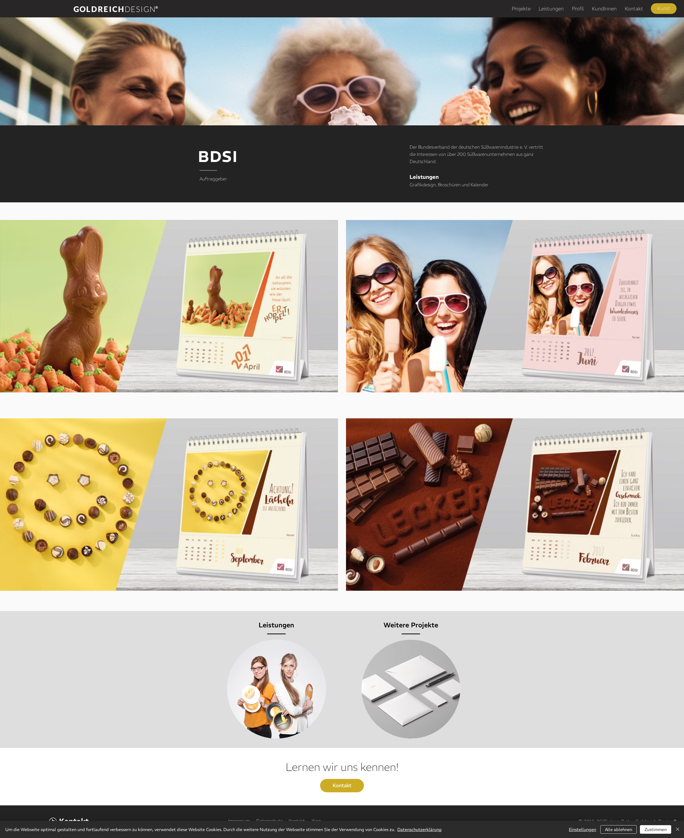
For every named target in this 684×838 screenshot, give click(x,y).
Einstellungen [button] (582, 829)
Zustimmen (655, 829)
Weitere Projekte (410, 625)
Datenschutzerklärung (419, 829)
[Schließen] (677, 829)
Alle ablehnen (618, 829)
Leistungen (276, 625)
